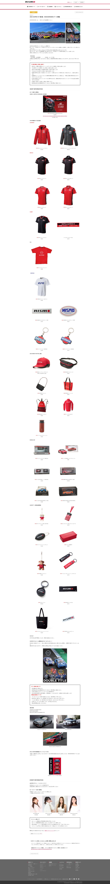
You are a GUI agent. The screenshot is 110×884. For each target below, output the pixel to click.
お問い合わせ (77, 867)
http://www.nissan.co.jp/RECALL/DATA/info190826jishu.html (41, 849)
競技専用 (29, 872)
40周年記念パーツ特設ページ (32, 863)
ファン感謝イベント (70, 863)
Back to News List (79, 12)
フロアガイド (61, 866)
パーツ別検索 (30, 866)
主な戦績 (76, 866)
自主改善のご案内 (31, 875)
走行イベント (69, 866)
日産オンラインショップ (49, 830)
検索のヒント (69, 2)
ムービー (41, 869)
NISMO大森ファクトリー (53, 863)
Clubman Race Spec (31, 871)
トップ (60, 863)
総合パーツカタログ (31, 867)
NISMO (30, 1)
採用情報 (76, 870)
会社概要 (76, 863)
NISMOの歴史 (69, 867)
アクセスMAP (61, 867)
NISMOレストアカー (31, 870)
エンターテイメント (43, 870)
